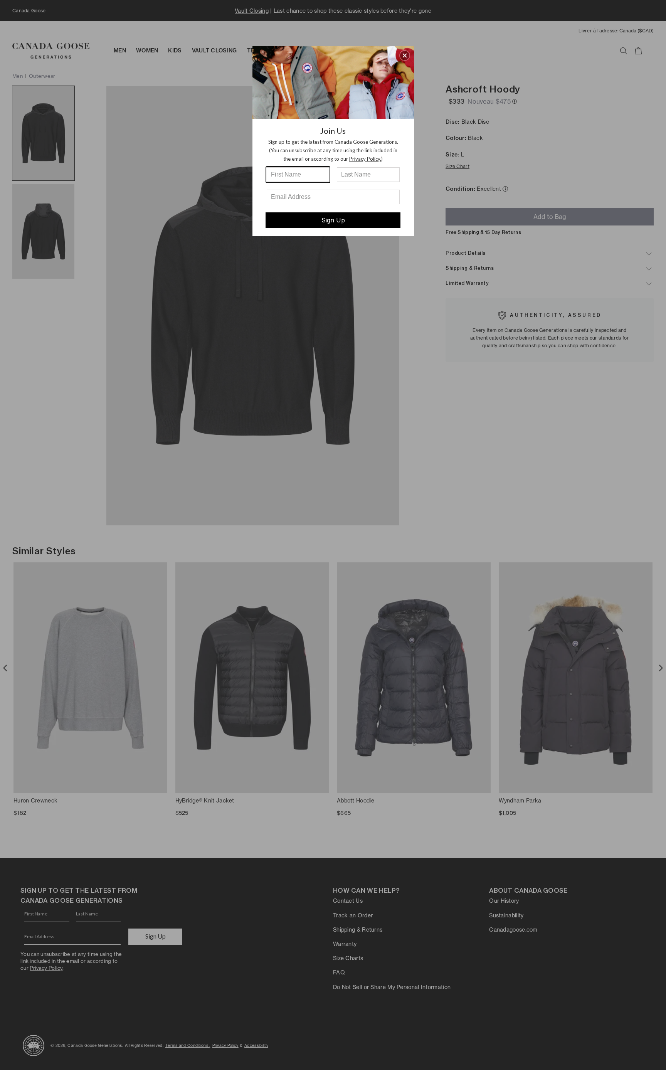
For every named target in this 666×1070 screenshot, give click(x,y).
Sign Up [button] (333, 220)
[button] (404, 55)
